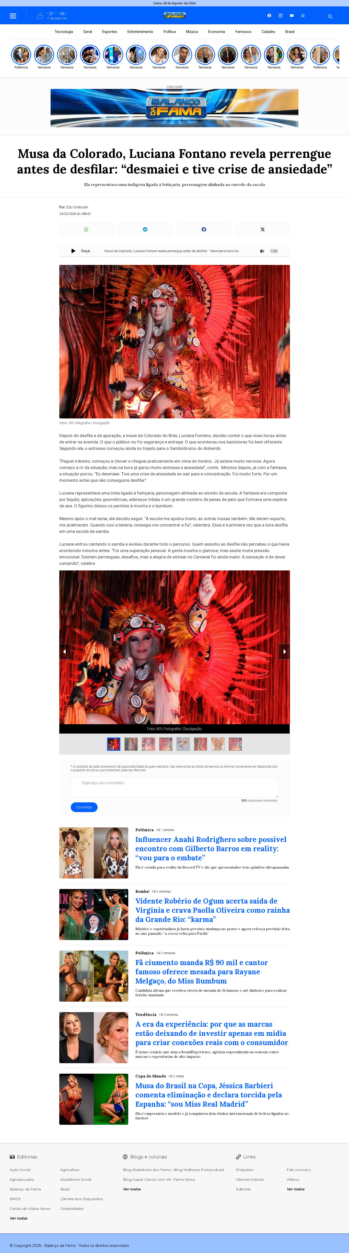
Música (192, 31)
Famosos (243, 31)
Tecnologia (64, 31)
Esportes (109, 31)
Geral (87, 31)
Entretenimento (140, 31)
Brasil (290, 31)
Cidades (268, 31)
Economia (216, 31)
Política (170, 31)
